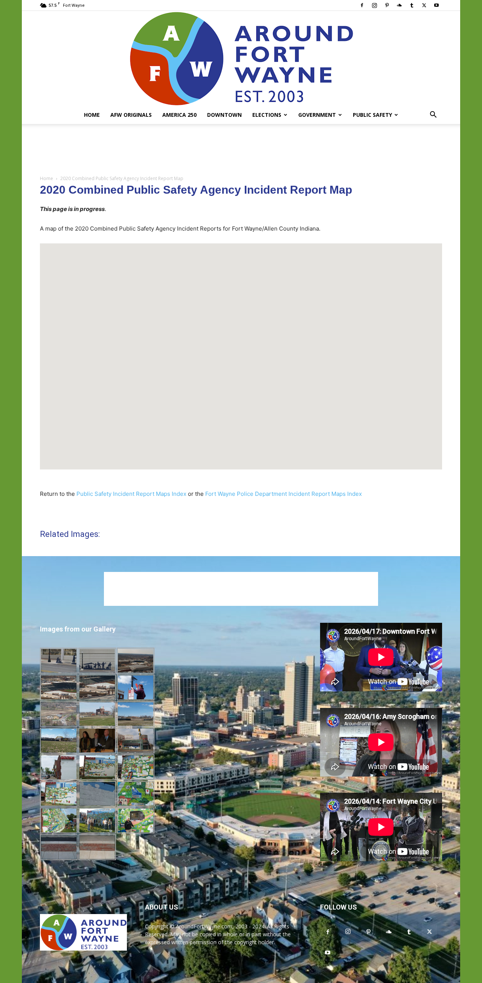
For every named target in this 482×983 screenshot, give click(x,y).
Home (92, 114)
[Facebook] (362, 5)
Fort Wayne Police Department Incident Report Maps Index (283, 493)
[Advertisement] (241, 150)
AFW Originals (131, 114)
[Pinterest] (386, 5)
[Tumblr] (411, 5)
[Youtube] (436, 5)
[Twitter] (424, 5)
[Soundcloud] (399, 5)
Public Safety (372, 114)
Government (317, 114)
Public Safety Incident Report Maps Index (131, 493)
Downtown (224, 114)
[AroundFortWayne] (241, 58)
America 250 (179, 114)
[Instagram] (374, 5)
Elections (266, 114)
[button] (433, 115)
